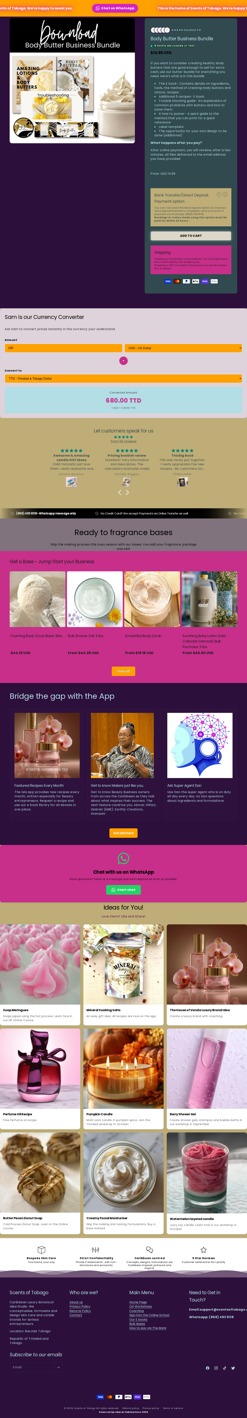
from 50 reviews (124, 441)
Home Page (138, 1302)
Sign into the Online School (149, 1315)
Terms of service (173, 1408)
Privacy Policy (79, 1307)
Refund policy (131, 1408)
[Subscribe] (58, 1367)
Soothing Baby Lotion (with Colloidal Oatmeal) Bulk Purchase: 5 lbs (204, 641)
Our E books (138, 1320)
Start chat (126, 890)
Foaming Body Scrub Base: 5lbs (36, 635)
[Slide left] (219, 194)
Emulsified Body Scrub (143, 635)
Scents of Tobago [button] (29, 1292)
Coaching (136, 1311)
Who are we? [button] (83, 1292)
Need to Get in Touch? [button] (204, 1296)
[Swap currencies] (123, 361)
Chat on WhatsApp (102, 8)
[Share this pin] (74, 929)
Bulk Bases (137, 1324)
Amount (11, 340)
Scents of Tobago (85, 1408)
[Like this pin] (66, 929)
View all (123, 671)
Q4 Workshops (140, 1307)
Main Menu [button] (141, 1292)
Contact (75, 1315)
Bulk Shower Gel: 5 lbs (85, 635)
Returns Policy (80, 1311)
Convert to (13, 371)
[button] (120, 492)
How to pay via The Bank (147, 1328)
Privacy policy (151, 1408)
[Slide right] (225, 194)
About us (76, 1302)
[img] (123, 437)
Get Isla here (123, 833)
